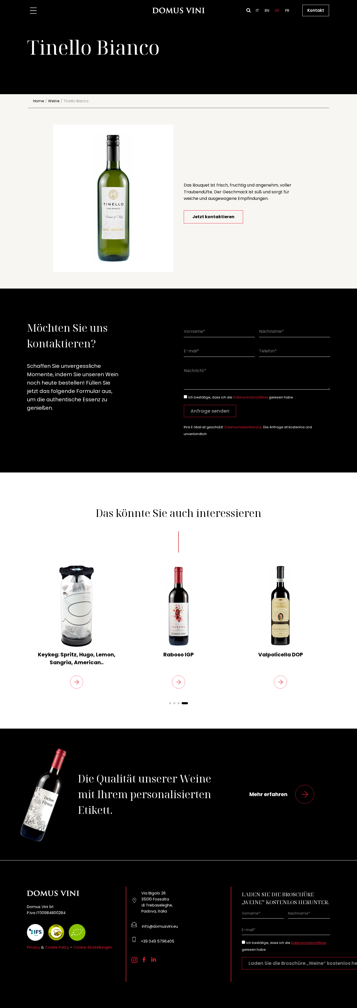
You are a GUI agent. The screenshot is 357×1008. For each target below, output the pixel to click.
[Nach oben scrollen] (344, 990)
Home (38, 101)
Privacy (33, 947)
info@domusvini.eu (160, 926)
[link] (76, 627)
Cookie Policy (57, 947)
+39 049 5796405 (157, 941)
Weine (54, 101)
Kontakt (315, 10)
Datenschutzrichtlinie (250, 397)
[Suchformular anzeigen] (248, 10)
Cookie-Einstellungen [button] (92, 947)
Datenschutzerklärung (243, 427)
